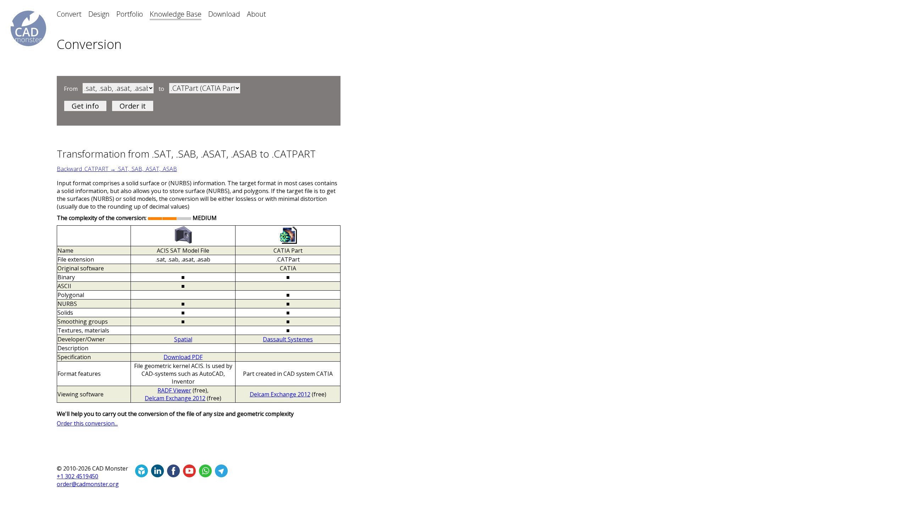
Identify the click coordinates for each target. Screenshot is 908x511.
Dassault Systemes (288, 339)
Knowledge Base (175, 14)
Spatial (183, 339)
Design (99, 14)
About (256, 14)
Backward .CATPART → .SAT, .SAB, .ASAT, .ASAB (117, 169)
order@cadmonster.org (88, 484)
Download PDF (183, 357)
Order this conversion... (87, 423)
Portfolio (129, 14)
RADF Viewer (174, 390)
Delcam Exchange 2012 (175, 398)
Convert (69, 14)
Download (224, 14)
